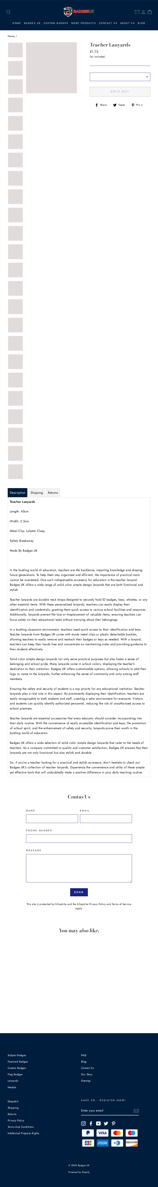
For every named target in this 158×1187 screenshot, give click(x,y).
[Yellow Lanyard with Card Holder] (17, 992)
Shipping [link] (13, 1108)
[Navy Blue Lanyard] (23, 997)
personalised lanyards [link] (69, 604)
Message (33, 850)
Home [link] (17, 23)
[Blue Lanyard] (12, 997)
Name (30, 810)
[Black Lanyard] (23, 1010)
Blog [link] (141, 23)
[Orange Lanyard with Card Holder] (28, 988)
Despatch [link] (13, 1101)
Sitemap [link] (86, 1081)
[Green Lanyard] (23, 992)
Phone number (39, 830)
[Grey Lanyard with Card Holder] (28, 1006)
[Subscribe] (136, 1110)
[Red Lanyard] (12, 988)
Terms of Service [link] (121, 904)
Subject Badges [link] (17, 1055)
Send (79, 892)
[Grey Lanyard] (23, 1006)
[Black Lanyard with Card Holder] (28, 1010)
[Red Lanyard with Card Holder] (17, 988)
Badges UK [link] (32, 23)
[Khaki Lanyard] (23, 1001)
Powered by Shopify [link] (79, 1172)
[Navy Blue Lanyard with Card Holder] (28, 997)
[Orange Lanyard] (23, 988)
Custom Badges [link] (56, 23)
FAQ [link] (83, 1055)
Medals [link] (12, 1087)
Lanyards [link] (13, 1081)
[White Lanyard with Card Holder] (17, 1010)
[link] (8, 12)
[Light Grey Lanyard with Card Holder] (17, 1006)
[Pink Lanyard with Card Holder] (17, 1001)
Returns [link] (12, 1114)
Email (85, 810)
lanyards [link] (34, 614)
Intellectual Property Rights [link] (23, 1133)
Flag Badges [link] (15, 1074)
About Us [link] (127, 23)
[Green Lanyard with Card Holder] (28, 992)
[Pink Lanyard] (12, 1001)
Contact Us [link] (108, 23)
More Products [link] (83, 23)
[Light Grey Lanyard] (12, 1006)
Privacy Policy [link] (97, 904)
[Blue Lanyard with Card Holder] (17, 997)
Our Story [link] (86, 1074)
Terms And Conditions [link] (21, 1127)
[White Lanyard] (12, 1010)
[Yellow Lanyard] (12, 992)
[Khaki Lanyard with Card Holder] (28, 1001)
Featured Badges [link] (18, 1061)
